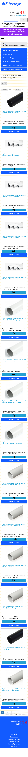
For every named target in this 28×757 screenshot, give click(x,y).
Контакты (14, 746)
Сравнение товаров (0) (6, 85)
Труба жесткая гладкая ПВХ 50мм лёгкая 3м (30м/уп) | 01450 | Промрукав (14, 154)
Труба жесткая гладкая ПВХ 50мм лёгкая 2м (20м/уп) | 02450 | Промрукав (14, 689)
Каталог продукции (14, 739)
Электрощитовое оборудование (12, 69)
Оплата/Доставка (14, 744)
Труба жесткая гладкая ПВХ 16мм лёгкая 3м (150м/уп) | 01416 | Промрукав (14, 237)
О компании (14, 737)
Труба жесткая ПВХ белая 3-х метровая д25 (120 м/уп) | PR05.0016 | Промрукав (14, 319)
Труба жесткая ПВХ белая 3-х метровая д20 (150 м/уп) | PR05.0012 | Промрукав (14, 442)
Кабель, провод (7, 54)
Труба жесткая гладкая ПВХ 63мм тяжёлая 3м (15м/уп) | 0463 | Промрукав (13, 525)
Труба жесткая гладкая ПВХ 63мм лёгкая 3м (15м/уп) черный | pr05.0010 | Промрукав (14, 648)
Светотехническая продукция (11, 61)
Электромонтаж (14, 742)
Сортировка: (4, 89)
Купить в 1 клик (14, 131)
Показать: (18, 89)
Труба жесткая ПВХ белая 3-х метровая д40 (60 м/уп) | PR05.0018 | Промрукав (14, 401)
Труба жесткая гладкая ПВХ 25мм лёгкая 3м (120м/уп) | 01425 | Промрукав (14, 278)
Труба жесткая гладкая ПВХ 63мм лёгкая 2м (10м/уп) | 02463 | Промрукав (14, 607)
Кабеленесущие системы (10, 50)
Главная (14, 734)
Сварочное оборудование (10, 58)
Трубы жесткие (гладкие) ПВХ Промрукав (14, 45)
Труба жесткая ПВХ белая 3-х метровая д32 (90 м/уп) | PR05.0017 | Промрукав (14, 360)
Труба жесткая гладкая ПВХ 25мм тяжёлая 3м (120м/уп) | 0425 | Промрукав (13, 484)
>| (13, 712)
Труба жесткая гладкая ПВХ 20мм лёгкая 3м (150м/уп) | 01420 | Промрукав (14, 196)
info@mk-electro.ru (21, 15)
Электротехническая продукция (12, 65)
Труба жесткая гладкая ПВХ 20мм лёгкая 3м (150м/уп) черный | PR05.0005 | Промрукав (14, 113)
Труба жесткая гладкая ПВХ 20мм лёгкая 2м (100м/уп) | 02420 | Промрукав (14, 566)
